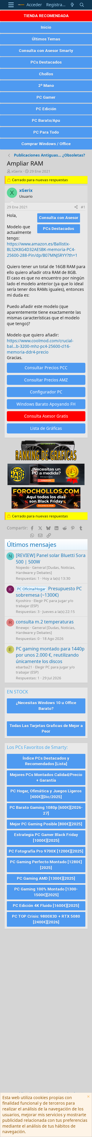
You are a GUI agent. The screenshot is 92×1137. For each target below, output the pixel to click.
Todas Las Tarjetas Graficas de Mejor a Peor (46, 728)
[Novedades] (72, 4)
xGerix (16, 171)
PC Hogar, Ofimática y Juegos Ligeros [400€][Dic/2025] (46, 794)
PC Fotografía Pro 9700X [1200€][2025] (46, 851)
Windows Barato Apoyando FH (46, 404)
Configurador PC (46, 392)
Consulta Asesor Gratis (46, 416)
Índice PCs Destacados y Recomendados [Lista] (46, 761)
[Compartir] (76, 207)
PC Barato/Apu (46, 120)
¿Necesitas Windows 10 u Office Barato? (46, 705)
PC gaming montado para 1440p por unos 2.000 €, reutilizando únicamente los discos (50, 655)
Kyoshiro (23, 600)
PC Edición (46, 108)
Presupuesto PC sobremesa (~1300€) (49, 592)
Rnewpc (22, 627)
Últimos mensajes (31, 544)
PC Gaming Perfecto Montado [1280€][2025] (46, 864)
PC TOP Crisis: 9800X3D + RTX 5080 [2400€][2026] (46, 919)
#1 (83, 207)
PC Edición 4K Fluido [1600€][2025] (46, 905)
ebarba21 (24, 667)
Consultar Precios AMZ (46, 380)
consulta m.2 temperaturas (45, 622)
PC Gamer (46, 97)
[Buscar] (81, 4)
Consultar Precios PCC (46, 368)
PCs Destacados (46, 62)
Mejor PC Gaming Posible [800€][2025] (46, 824)
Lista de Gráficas (46, 428)
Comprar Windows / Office (46, 143)
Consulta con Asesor (58, 217)
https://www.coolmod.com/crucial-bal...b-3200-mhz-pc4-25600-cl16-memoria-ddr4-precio (40, 346)
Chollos (46, 74)
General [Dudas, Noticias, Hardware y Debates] (45, 570)
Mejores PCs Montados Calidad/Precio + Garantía (46, 777)
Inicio (46, 27)
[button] (11, 5)
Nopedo (22, 567)
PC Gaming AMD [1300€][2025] (46, 878)
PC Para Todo (46, 132)
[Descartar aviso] (88, 1097)
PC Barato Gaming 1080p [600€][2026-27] (46, 810)
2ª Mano (46, 85)
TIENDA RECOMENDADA (46, 15)
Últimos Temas (46, 39)
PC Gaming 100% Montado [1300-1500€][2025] (46, 892)
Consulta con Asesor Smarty (46, 50)
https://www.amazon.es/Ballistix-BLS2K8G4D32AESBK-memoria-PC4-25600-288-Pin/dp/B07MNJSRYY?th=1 (42, 249)
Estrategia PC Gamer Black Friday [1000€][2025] (46, 837)
